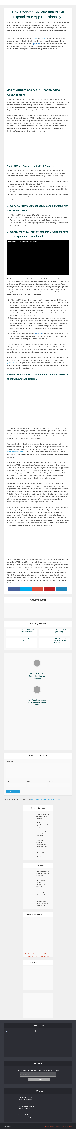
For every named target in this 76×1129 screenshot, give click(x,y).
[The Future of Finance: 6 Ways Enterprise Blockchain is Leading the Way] (30, 853)
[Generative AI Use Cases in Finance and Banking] (30, 833)
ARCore (34, 38)
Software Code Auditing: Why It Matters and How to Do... (42, 894)
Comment (9, 762)
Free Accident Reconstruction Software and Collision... (41, 883)
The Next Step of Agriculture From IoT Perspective (42, 825)
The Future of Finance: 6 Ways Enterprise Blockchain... (41, 854)
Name (8, 781)
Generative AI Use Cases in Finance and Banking (42, 833)
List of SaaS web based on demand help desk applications (27, 631)
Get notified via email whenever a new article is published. (39, 1070)
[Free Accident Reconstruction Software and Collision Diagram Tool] (30, 882)
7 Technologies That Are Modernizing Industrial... (42, 816)
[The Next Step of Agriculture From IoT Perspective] (30, 824)
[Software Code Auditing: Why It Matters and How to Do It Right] (30, 892)
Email (29, 781)
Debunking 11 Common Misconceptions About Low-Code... (42, 843)
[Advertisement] (38, 149)
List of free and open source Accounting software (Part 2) (60, 631)
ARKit (42, 38)
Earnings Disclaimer (49, 1126)
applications (36, 44)
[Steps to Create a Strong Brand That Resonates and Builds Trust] (30, 903)
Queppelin (10, 363)
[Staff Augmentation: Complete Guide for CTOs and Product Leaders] (30, 873)
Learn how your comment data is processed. (46, 799)
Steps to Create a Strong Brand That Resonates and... (42, 903)
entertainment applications (16, 452)
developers (39, 333)
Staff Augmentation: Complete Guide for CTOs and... (42, 873)
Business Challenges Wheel (64, 1126)
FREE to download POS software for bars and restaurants (60, 640)
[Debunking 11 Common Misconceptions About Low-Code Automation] (30, 842)
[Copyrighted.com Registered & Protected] (17, 1126)
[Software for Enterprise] (38, 2)
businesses (13, 570)
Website (51, 781)
